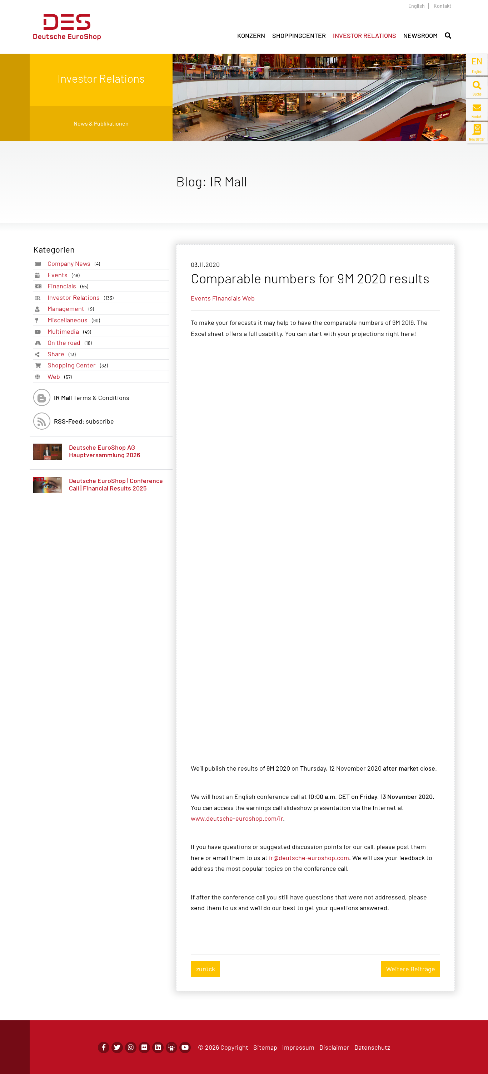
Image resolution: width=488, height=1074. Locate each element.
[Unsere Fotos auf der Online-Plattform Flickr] (144, 1047)
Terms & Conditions (91, 397)
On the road (70, 342)
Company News (74, 263)
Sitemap (265, 1047)
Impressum (298, 1047)
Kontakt (442, 6)
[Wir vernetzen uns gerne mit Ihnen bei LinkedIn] (158, 1047)
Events (64, 275)
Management (71, 308)
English (416, 6)
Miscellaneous (74, 320)
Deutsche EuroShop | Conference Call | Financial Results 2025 (116, 484)
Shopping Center (78, 365)
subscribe (84, 421)
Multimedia (69, 331)
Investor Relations (81, 297)
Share (62, 354)
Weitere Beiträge (410, 969)
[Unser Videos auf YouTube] (185, 1047)
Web (60, 376)
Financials (68, 286)
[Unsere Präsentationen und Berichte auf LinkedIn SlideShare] (171, 1047)
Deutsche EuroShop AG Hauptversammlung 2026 (104, 451)
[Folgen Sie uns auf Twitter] (117, 1047)
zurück (205, 969)
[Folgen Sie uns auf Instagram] (130, 1047)
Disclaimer (334, 1047)
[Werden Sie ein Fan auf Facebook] (103, 1047)
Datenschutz (372, 1047)
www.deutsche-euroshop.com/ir (237, 818)
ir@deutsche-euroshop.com (309, 857)
